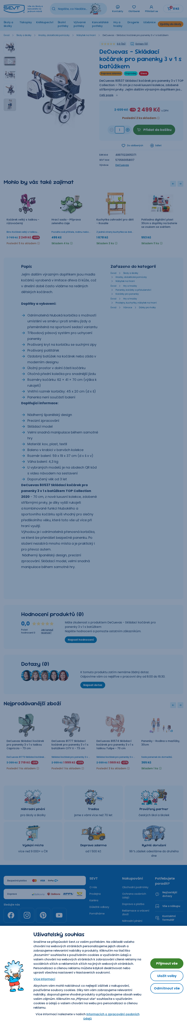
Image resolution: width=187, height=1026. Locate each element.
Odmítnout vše (167, 988)
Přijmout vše (167, 963)
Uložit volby (167, 976)
